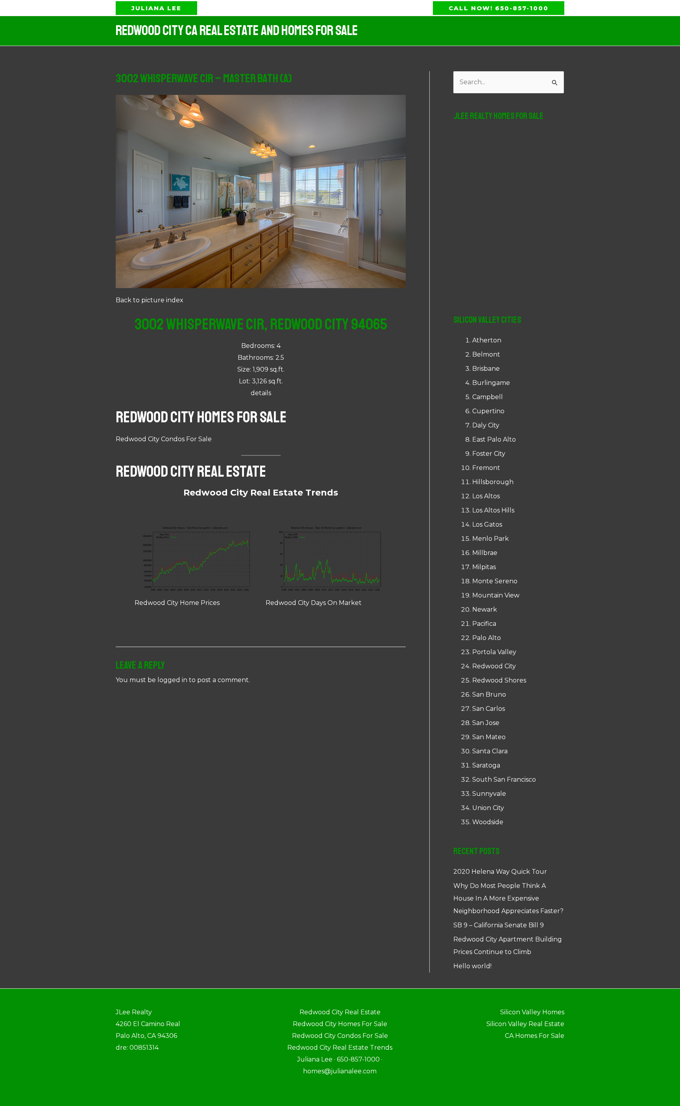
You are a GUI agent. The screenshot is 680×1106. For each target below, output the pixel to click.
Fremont (486, 468)
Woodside (487, 822)
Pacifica (484, 623)
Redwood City (494, 666)
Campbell (487, 397)
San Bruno (489, 694)
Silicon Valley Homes (532, 1012)
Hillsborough (493, 482)
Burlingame (491, 383)
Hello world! (472, 966)
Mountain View (495, 595)
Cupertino (488, 411)
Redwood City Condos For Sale (164, 439)
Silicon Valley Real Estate (525, 1024)
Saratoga (486, 765)
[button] (156, 8)
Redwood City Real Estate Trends (260, 492)
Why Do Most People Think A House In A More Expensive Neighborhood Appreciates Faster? (508, 898)
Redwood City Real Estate (191, 471)
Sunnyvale (489, 793)
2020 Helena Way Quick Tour (500, 871)
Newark (484, 609)
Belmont (486, 354)
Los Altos (486, 496)
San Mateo (489, 737)
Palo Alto (486, 638)
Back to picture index (149, 300)
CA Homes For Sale (534, 1035)
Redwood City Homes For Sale (201, 417)
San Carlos (488, 708)
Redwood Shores (499, 680)
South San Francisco (504, 779)
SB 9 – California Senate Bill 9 (498, 925)
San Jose (485, 723)
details (261, 393)
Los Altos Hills (493, 510)
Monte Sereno (494, 581)
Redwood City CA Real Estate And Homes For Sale (237, 30)
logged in (172, 680)
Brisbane (486, 368)
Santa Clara (490, 751)
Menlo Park (490, 538)
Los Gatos (487, 524)
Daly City (485, 425)
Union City (488, 808)
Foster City (488, 453)
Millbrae (484, 553)
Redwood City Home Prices (177, 603)
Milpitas (484, 567)
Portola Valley (494, 652)
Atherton (486, 340)
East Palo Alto (494, 439)
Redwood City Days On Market (314, 603)
